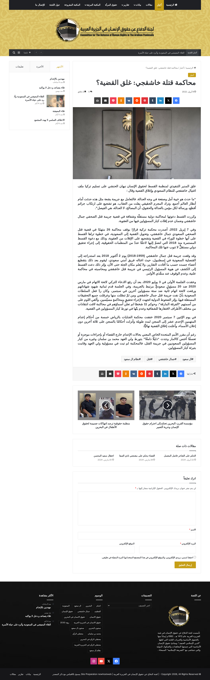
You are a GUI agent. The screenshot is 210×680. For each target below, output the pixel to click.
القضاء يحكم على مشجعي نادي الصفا (137, 456)
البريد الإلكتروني (188, 543)
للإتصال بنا (40, 5)
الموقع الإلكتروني (127, 543)
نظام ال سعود (131, 359)
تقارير (126, 5)
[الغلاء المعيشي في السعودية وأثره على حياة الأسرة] (56, 101)
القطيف (97, 611)
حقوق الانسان (95, 617)
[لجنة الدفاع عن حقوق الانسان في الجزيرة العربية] (105, 29)
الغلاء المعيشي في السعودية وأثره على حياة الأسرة (160, 52)
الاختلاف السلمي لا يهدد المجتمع (49, 120)
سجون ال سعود (77, 628)
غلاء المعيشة (59, 111)
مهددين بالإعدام (57, 79)
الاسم (192, 529)
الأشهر (59, 66)
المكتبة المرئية (93, 5)
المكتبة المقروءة (72, 5)
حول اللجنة (54, 5)
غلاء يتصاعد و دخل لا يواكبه (52, 87)
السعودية (66, 606)
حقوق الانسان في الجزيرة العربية (87, 622)
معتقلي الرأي (78, 633)
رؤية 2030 (64, 622)
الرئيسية (170, 5)
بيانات (138, 5)
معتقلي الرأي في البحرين (90, 639)
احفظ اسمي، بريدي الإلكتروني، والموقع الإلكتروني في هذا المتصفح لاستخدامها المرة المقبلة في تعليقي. (147, 557)
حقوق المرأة (111, 5)
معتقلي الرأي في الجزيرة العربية (87, 645)
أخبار (159, 5)
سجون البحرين (95, 628)
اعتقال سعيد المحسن (104, 456)
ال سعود (187, 359)
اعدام (98, 606)
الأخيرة (39, 66)
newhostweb (105, 674)
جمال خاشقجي (166, 359)
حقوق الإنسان (67, 611)
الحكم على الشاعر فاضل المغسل (180, 456)
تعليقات (19, 66)
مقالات (149, 5)
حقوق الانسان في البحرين (74, 617)
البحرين (89, 606)
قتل (149, 359)
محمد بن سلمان (94, 633)
